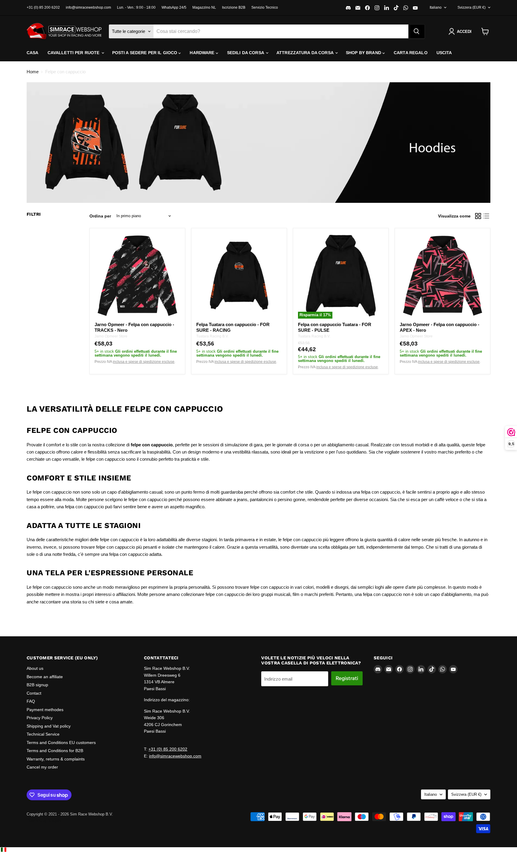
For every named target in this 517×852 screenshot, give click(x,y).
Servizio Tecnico (264, 7)
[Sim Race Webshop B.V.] (64, 31)
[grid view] (478, 216)
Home (33, 71)
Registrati (347, 678)
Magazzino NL (204, 7)
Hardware (202, 52)
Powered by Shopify (44, 820)
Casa (33, 52)
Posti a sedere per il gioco (145, 52)
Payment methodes (45, 709)
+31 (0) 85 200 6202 (43, 7)
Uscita (444, 52)
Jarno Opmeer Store (111, 336)
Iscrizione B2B (233, 7)
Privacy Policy (40, 717)
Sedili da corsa (246, 52)
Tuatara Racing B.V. (212, 336)
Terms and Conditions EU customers (61, 742)
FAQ (31, 701)
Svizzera (471, 7)
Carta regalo (411, 52)
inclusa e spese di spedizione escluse (143, 362)
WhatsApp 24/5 (174, 7)
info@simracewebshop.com (88, 7)
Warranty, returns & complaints (56, 759)
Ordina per (100, 216)
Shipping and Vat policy (49, 726)
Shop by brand (364, 52)
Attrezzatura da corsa (305, 52)
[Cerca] (416, 31)
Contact (34, 693)
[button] (461, 31)
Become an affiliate (45, 676)
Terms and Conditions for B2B (55, 750)
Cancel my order (42, 767)
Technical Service (43, 734)
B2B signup (37, 684)
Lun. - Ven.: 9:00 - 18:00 (136, 7)
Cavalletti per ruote (74, 52)
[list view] (486, 216)
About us (35, 668)
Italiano (436, 7)
